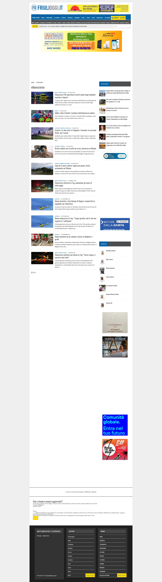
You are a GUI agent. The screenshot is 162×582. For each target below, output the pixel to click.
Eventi (88, 18)
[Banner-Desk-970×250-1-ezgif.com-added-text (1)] (81, 50)
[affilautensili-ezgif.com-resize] (98, 11)
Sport (83, 18)
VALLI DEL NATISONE (86, 23)
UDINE (33, 22)
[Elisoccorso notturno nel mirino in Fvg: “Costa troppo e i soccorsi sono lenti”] (42, 263)
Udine (42, 18)
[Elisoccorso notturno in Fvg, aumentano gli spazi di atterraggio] (42, 191)
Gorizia (64, 18)
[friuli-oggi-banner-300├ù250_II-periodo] (115, 434)
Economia (77, 18)
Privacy (35, 511)
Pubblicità (87, 492)
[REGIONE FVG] (115, 229)
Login (123, 18)
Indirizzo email (37, 506)
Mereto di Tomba (65, 163)
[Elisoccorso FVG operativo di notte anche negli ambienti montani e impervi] (42, 103)
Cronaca (70, 18)
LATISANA (54, 23)
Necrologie (100, 18)
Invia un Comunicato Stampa (74, 492)
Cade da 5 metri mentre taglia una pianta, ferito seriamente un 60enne (72, 167)
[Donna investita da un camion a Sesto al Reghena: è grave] (42, 245)
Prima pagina (36, 18)
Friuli (56, 110)
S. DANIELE (64, 23)
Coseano (57, 128)
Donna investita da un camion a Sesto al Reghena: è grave (73, 238)
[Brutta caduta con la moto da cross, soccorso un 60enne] (42, 157)
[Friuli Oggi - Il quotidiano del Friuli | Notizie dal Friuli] (47, 7)
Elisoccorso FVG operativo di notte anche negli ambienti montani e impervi (75, 96)
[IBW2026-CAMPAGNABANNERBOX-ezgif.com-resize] (115, 459)
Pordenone (49, 18)
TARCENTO (108, 23)
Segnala (94, 492)
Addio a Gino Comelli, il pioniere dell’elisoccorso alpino (74, 112)
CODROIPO (37, 23)
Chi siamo (107, 18)
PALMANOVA (78, 23)
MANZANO (73, 23)
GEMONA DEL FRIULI (115, 23)
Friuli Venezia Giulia (95, 23)
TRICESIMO (102, 23)
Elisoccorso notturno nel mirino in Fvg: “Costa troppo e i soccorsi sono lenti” (75, 256)
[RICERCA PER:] (121, 26)
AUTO (69, 575)
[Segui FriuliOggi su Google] (115, 156)
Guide (93, 18)
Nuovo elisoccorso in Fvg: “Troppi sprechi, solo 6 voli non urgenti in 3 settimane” (75, 219)
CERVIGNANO (49, 23)
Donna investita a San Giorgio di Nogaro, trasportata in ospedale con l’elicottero (75, 202)
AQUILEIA (57, 146)
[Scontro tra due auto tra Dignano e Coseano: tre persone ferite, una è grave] (42, 138)
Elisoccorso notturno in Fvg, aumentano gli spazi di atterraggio (73, 184)
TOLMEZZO (122, 23)
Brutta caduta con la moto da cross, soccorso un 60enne (75, 148)
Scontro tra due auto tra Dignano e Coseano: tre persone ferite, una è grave (75, 131)
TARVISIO (127, 23)
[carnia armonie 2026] (115, 332)
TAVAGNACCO (43, 23)
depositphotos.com (51, 575)
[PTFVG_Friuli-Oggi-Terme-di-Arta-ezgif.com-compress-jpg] (115, 356)
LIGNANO (68, 23)
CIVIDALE (59, 23)
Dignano (68, 128)
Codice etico (46, 536)
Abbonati (116, 18)
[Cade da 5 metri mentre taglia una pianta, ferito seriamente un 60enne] (42, 174)
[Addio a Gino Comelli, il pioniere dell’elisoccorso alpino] (42, 121)
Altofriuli (57, 18)
